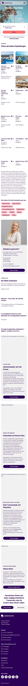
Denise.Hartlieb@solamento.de (12, 266)
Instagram (6, 651)
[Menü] (25, 3)
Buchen (14, 32)
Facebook (5, 649)
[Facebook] (2, 676)
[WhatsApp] (16, 676)
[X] (6, 676)
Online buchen (20, 607)
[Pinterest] (13, 676)
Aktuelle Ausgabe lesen (14, 587)
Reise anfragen (14, 397)
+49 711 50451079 (9, 264)
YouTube (5, 654)
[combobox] (14, 27)
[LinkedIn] (9, 676)
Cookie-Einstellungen (7, 667)
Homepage (6, 646)
